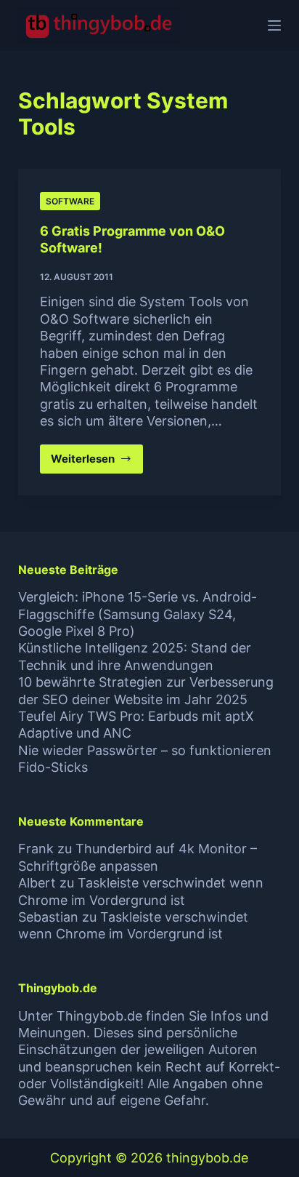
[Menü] (274, 25)
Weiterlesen (97, 463)
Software (70, 201)
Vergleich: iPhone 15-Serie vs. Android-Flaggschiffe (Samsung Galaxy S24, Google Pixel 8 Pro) (137, 614)
